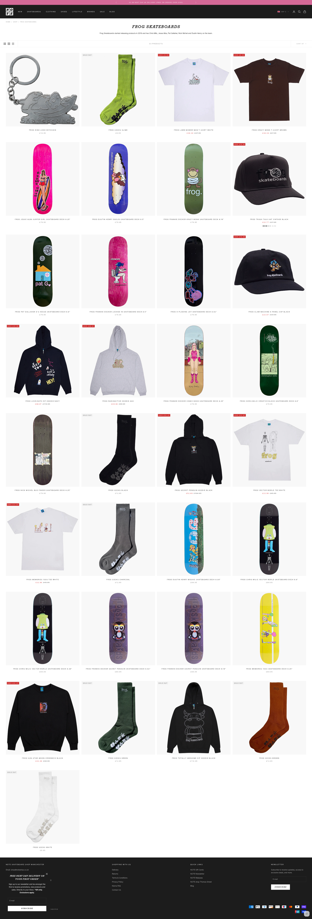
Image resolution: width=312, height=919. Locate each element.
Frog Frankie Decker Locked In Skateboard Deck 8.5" (118, 312)
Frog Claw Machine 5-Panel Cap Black (269, 312)
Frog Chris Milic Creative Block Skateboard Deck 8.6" (269, 401)
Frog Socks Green (118, 758)
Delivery (115, 870)
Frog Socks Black (118, 490)
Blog (112, 12)
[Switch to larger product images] (5, 43)
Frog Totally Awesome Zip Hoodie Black (194, 758)
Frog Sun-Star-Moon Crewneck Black (42, 758)
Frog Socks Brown (269, 758)
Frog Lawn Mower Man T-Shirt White (193, 130)
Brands (91, 12)
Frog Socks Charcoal (118, 579)
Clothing (51, 12)
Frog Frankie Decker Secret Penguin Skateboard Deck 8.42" (118, 669)
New (20, 12)
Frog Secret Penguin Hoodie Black (194, 490)
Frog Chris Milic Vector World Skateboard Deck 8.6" (269, 579)
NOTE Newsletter (197, 874)
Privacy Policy (117, 882)
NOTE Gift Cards (197, 870)
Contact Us (116, 890)
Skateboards (34, 12)
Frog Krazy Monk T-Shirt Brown (269, 130)
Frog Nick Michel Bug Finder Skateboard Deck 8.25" (43, 490)
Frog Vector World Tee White (269, 490)
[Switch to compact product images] (13, 43)
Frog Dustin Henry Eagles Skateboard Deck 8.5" (118, 219)
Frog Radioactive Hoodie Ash (118, 401)
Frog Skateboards (28, 22)
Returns (115, 874)
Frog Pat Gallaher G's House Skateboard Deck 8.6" (42, 312)
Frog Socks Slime (118, 130)
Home (8, 22)
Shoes (64, 12)
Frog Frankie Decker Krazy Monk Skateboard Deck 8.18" (194, 219)
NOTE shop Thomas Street (201, 882)
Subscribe (27, 908)
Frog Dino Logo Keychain (42, 130)
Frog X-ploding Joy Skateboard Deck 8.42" (194, 312)
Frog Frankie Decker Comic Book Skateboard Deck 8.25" (194, 401)
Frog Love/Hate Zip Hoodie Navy (43, 401)
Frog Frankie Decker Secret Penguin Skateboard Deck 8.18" (194, 669)
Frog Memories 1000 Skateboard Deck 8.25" (269, 669)
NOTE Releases (196, 878)
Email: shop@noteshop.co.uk (17, 870)
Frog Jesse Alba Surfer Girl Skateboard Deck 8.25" (42, 219)
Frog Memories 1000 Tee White (42, 579)
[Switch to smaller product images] (9, 43)
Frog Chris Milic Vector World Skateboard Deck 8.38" (42, 669)
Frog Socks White (42, 847)
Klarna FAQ (116, 886)
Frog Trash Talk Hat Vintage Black (269, 219)
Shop (15, 22)
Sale (102, 12)
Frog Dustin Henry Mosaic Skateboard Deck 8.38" (193, 579)
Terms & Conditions (119, 878)
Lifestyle (77, 12)
